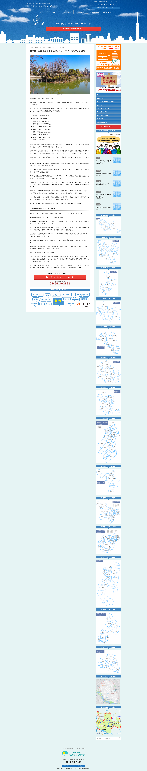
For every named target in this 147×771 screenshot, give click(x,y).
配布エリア (66, 12)
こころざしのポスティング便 (39, 6)
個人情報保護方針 (103, 1)
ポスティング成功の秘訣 (94, 12)
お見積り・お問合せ (114, 1)
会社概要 (95, 1)
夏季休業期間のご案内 (102, 184)
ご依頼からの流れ (102, 112)
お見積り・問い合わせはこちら (74, 28)
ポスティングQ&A (80, 12)
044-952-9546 (106, 4)
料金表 (53, 12)
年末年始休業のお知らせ (103, 173)
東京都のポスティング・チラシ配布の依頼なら (73, 759)
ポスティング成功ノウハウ (105, 108)
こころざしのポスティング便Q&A (106, 101)
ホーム (39, 12)
